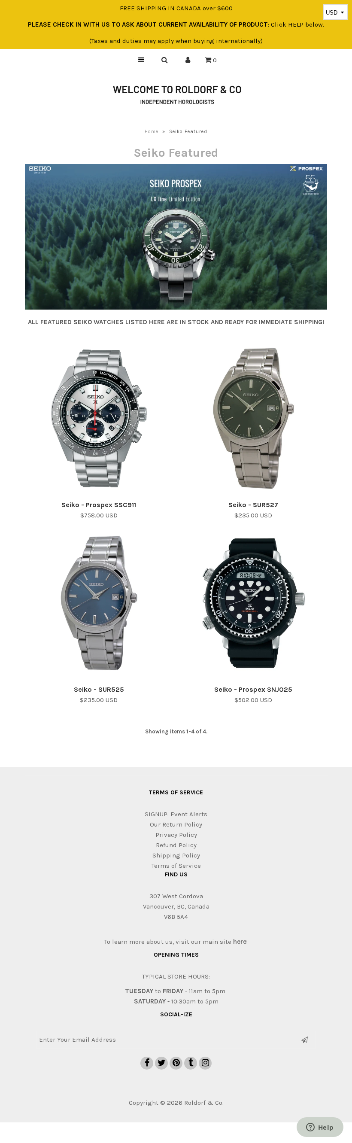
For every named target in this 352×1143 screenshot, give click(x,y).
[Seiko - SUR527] (253, 420)
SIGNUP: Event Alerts (176, 814)
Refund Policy (176, 845)
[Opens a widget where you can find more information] (319, 1128)
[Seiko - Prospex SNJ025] (253, 604)
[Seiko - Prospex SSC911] (99, 420)
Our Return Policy (176, 824)
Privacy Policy (176, 835)
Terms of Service (176, 865)
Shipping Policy (176, 855)
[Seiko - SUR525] (99, 604)
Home (151, 131)
